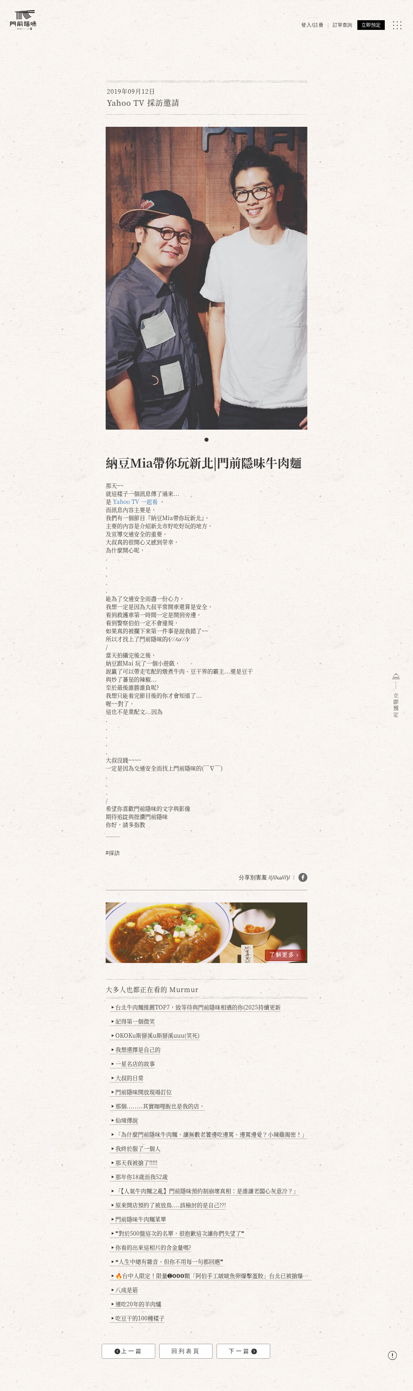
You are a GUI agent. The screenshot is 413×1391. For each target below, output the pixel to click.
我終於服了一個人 (136, 1148)
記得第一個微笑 (133, 1021)
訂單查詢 (342, 25)
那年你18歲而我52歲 (139, 1177)
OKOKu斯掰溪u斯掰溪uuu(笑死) (155, 1035)
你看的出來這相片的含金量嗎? (151, 1247)
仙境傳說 (124, 1120)
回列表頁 (185, 1351)
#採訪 (113, 853)
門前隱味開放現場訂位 (141, 1092)
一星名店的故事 (133, 1064)
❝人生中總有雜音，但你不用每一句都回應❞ (167, 1261)
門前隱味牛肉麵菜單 (138, 1219)
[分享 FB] (302, 877)
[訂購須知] (392, 1356)
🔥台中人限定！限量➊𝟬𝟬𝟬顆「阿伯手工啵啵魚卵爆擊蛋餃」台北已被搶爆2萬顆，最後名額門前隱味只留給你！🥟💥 (211, 1275)
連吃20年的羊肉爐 (136, 1304)
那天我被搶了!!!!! (134, 1162)
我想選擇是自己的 (136, 1049)
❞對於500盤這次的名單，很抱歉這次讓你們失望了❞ (177, 1233)
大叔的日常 (127, 1078)
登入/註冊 (312, 25)
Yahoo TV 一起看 (135, 501)
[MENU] (397, 25)
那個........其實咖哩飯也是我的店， (158, 1106)
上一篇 (132, 1351)
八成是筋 (124, 1290)
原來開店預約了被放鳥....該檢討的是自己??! (168, 1205)
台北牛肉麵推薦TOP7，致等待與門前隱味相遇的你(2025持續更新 (196, 1007)
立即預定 (371, 25)
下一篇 (239, 1351)
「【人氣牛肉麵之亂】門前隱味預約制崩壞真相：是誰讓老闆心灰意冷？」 (205, 1191)
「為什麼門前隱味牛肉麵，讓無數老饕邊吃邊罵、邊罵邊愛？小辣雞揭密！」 (209, 1134)
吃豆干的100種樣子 (138, 1318)
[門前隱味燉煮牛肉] (23, 20)
